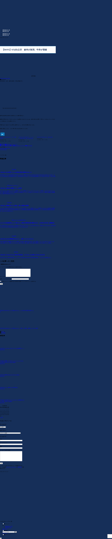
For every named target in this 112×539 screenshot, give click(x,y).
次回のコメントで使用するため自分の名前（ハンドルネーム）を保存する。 (19, 281)
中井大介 (3, 145)
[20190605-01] (28, 105)
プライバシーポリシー (11, 467)
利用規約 (20, 467)
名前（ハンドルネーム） (5, 278)
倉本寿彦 (8, 145)
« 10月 (1, 417)
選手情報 (3, 144)
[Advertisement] (28, 41)
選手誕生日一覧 (8, 526)
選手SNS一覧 (8, 527)
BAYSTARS (29, 145)
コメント (2, 276)
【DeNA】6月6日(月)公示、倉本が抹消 (44, 137)
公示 (12, 145)
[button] (16, 532)
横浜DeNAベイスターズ (11, 144)
